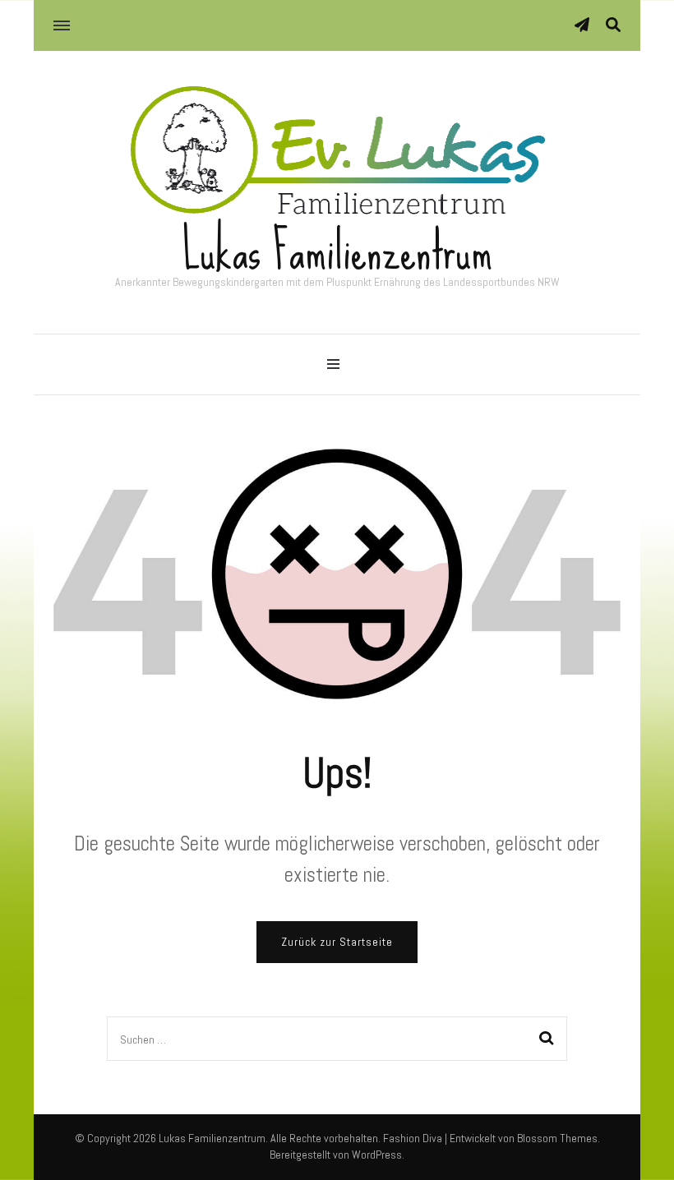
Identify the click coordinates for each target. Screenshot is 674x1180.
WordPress (377, 1154)
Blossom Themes (557, 1138)
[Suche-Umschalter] (613, 25)
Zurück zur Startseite (337, 941)
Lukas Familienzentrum (337, 251)
